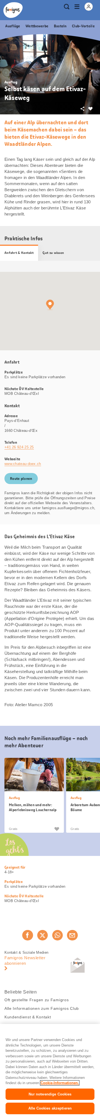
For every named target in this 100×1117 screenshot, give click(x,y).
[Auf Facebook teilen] (27, 935)
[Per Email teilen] (72, 935)
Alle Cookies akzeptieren (50, 1108)
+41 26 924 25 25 (19, 447)
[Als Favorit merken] (56, 829)
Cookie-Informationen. (60, 1083)
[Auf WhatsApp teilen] (57, 935)
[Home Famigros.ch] (13, 10)
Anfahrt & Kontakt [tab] (19, 252)
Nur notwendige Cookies (50, 1094)
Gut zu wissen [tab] (53, 252)
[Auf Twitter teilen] (42, 935)
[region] (50, 1070)
